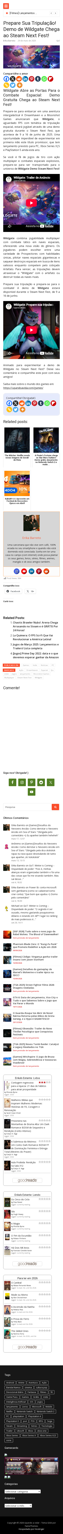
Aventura (33, 1382)
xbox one (42, 1430)
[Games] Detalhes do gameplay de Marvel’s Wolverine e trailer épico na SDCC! (33, 972)
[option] (33, 13)
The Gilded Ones (19, 1331)
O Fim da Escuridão (21, 1235)
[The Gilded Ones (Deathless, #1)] (7, 1337)
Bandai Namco (13, 1387)
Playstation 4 (34, 1416)
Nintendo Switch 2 (45, 1411)
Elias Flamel (17, 1202)
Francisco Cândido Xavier (22, 1250)
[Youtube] (24, 571)
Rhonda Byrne (11, 1092)
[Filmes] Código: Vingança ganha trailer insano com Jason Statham (35, 958)
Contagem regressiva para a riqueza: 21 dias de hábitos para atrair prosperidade (28, 1086)
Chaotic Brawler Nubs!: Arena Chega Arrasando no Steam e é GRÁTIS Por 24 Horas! (35, 626)
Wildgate (38, 677)
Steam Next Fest (24, 677)
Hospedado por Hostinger (31, 1529)
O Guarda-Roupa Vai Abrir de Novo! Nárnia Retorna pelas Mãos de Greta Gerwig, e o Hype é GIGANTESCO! (33, 1016)
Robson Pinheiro (19, 1238)
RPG (41, 1421)
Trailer (9, 1430)
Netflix (9, 1411)
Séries (34, 1425)
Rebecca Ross (18, 1310)
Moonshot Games (41, 674)
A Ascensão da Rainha (22, 1306)
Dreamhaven (32, 670)
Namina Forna (18, 1334)
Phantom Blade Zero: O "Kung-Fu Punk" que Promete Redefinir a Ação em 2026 (35, 946)
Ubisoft (20, 1430)
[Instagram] (17, 571)
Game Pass (12, 1396)
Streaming (22, 1425)
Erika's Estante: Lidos (27, 1078)
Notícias (44, 665)
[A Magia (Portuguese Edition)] (7, 1230)
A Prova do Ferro (20, 1318)
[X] (13, 79)
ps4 (25, 1421)
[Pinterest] (31, 79)
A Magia (15, 1223)
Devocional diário (14, 1392)
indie (6, 674)
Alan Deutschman (20, 1297)
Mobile (49, 1406)
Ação (21, 670)
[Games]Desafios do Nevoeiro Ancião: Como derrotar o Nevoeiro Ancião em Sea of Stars (34, 829)
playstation (18, 1416)
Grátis (36, 1396)
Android (10, 1382)
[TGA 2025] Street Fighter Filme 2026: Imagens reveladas (34, 986)
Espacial (44, 670)
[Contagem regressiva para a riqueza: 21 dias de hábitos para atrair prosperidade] (7, 1089)
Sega (49, 1421)
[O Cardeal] (7, 1289)
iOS (31, 1401)
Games (26, 665)
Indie (35, 665)
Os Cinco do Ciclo (20, 1199)
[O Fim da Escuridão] (7, 1239)
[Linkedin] (25, 79)
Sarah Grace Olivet (13, 1113)
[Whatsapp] (44, 79)
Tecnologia (47, 1425)
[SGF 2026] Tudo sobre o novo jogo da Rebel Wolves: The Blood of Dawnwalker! (35, 933)
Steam (9, 1425)
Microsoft (36, 1406)
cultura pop (41, 1387)
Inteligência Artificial (16, 1401)
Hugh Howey (18, 1214)
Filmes (43, 1392)
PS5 (33, 1421)
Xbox (30, 1430)
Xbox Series (12, 1435)
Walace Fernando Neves (22, 1285)
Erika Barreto (9, 40)
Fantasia (32, 1392)
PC (53, 665)
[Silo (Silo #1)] (7, 1217)
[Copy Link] (6, 85)
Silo (13, 1211)
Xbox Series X (29, 1435)
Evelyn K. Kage (11, 1134)
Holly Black (17, 1322)
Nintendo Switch (25, 1411)
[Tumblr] (38, 79)
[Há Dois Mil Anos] (7, 1254)
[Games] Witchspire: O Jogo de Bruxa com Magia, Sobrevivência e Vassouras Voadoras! (34, 1059)
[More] (19, 85)
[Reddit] (19, 79)
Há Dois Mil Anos (20, 1247)
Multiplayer (9, 677)
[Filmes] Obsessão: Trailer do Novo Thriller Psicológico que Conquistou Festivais (33, 1031)
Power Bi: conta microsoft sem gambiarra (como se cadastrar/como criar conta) (34, 891)
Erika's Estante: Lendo (27, 1194)
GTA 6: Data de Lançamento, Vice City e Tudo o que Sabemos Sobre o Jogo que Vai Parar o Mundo (35, 1000)
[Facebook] (6, 79)
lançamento (25, 674)
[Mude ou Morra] (7, 1298)
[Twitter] (13, 85)
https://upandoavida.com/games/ (23, 388)
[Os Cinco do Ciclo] (7, 1206)
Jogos (14, 674)
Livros (25, 1406)
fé (52, 1392)
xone (8, 1440)
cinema (28, 1387)
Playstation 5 (12, 1421)
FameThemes (31, 1525)
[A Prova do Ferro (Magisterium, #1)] (7, 1325)
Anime (21, 1382)
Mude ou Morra (19, 1294)
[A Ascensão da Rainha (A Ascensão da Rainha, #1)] (7, 1313)
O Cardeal (16, 1282)
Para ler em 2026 (27, 1278)
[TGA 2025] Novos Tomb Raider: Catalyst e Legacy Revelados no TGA (36, 1046)
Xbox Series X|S (48, 1435)
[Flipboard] (50, 79)
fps (52, 670)
